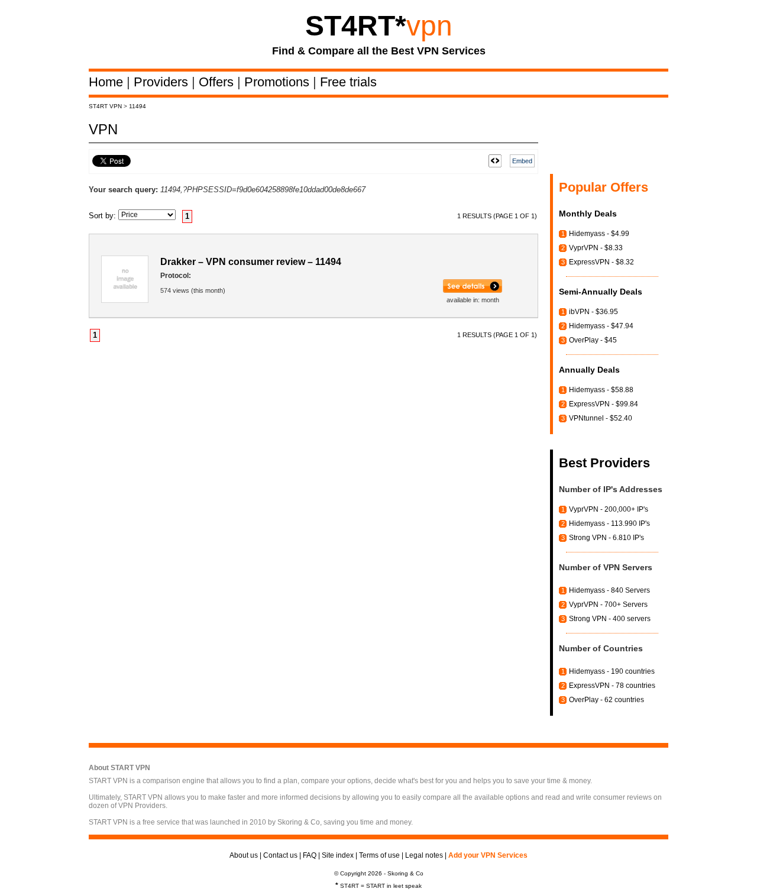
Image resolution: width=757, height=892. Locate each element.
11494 (137, 106)
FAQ (309, 855)
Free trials (348, 82)
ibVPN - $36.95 (593, 312)
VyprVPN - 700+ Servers (608, 604)
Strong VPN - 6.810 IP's (606, 538)
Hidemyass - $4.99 (599, 234)
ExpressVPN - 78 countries (612, 685)
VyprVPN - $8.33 (596, 248)
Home (108, 82)
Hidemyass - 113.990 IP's (609, 523)
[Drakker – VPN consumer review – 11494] (472, 290)
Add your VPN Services (488, 855)
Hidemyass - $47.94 (601, 326)
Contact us (280, 855)
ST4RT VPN (105, 106)
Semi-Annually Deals (600, 291)
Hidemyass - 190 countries (612, 671)
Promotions (278, 82)
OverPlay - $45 (593, 340)
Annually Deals (589, 369)
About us (243, 855)
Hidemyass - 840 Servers (609, 590)
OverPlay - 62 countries (606, 700)
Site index (338, 855)
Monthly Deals (588, 213)
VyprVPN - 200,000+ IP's (608, 509)
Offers (218, 82)
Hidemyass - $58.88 (601, 390)
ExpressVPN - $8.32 (601, 262)
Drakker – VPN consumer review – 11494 (250, 262)
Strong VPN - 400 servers (610, 619)
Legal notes (424, 855)
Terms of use (379, 855)
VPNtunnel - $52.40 (600, 418)
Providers (163, 82)
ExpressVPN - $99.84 (603, 404)
